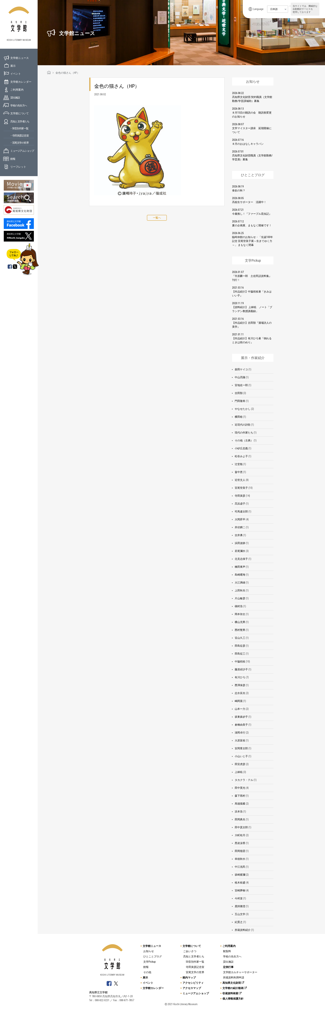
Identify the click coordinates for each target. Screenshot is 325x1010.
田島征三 (240, 653)
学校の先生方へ (18, 105)
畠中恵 (239, 472)
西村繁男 (240, 629)
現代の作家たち (244, 432)
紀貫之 (239, 922)
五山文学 (240, 914)
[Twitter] (15, 267)
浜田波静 (240, 543)
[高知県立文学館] (49, 72)
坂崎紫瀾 (240, 874)
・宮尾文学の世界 (19, 142)
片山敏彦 (240, 598)
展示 (13, 65)
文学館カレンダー (20, 81)
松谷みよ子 (241, 456)
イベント (15, 73)
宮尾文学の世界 (195, 972)
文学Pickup (149, 961)
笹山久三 (240, 637)
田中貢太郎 (241, 827)
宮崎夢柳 (240, 890)
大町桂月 (240, 835)
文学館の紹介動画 (233, 988)
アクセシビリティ (193, 982)
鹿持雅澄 (240, 906)
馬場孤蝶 (240, 803)
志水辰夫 (240, 693)
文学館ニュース (19, 57)
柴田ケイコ (241, 369)
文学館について (19, 113)
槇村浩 (239, 606)
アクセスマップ (192, 988)
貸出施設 (15, 97)
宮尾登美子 (241, 487)
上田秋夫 (240, 590)
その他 (147, 972)
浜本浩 (239, 811)
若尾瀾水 (240, 550)
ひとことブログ (152, 956)
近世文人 (240, 479)
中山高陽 (240, 377)
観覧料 (227, 951)
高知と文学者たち (19, 121)
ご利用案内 (17, 89)
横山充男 (240, 622)
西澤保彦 (240, 685)
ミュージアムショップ (22, 150)
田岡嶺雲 (240, 850)
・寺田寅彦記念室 (19, 135)
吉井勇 (239, 535)
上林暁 (239, 772)
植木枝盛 (240, 882)
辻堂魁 (239, 464)
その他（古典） (244, 440)
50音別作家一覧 (195, 961)
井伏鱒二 (240, 527)
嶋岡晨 (239, 700)
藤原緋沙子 (241, 669)
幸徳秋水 (240, 858)
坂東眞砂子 (241, 716)
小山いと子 (241, 756)
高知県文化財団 (231, 982)
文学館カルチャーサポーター (240, 972)
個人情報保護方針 (233, 998)
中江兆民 (240, 866)
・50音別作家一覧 (19, 128)
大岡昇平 (240, 519)
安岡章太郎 (241, 748)
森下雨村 (240, 795)
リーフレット (18, 166)
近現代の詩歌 (243, 424)
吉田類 (239, 393)
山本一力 (240, 708)
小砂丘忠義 (241, 448)
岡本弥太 (240, 614)
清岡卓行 (240, 732)
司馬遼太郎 (241, 511)
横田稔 (239, 416)
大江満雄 (240, 582)
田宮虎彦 (240, 764)
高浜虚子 (240, 503)
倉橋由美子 (241, 724)
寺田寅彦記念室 (195, 966)
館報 (12, 158)
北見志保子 (241, 558)
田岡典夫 (240, 819)
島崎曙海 (240, 574)
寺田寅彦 (240, 495)
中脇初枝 (240, 661)
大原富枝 (240, 740)
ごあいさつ (189, 951)
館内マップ (189, 977)
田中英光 (240, 787)
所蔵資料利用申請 (233, 977)
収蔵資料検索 (230, 993)
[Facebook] (10, 267)
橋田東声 (240, 566)
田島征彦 (240, 645)
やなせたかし (243, 408)
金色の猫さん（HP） (117, 86)
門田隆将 (240, 400)
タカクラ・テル (244, 779)
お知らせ (148, 951)
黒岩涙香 (240, 843)
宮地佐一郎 (241, 385)
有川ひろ (240, 677)
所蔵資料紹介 (243, 929)
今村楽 (239, 898)
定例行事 (228, 966)
